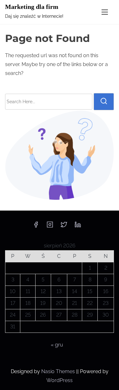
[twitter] (64, 227)
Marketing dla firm (31, 6)
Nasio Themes (58, 371)
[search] (104, 101)
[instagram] (50, 227)
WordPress (59, 380)
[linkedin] (78, 227)
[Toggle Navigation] (105, 11)
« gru (57, 345)
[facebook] (36, 227)
